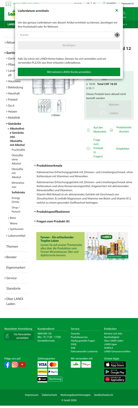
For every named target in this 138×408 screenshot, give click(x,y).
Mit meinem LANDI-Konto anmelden (69, 72)
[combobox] (66, 35)
